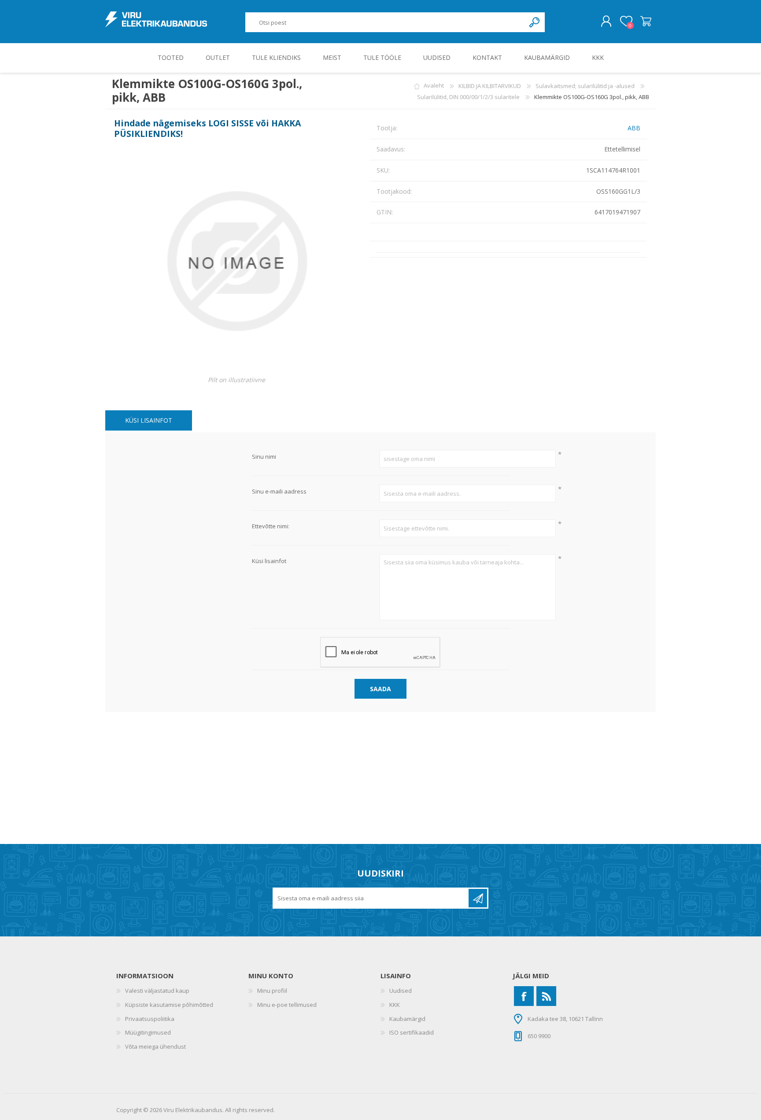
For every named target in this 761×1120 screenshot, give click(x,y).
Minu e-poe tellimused (287, 1005)
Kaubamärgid (407, 1019)
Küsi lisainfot (269, 561)
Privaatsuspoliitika (149, 1019)
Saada (380, 689)
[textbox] (385, 22)
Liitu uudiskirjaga (478, 898)
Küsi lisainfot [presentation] (148, 420)
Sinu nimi (264, 457)
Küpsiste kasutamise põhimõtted (169, 1005)
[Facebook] (524, 996)
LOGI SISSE (231, 123)
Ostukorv (646, 21)
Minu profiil (272, 991)
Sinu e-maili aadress (279, 491)
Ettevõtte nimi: (270, 526)
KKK (394, 1005)
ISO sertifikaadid (411, 1032)
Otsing (535, 22)
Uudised (400, 991)
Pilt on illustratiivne (236, 380)
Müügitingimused (148, 1032)
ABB (634, 128)
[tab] (148, 420)
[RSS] (546, 996)
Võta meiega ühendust (155, 1046)
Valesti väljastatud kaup (157, 991)
